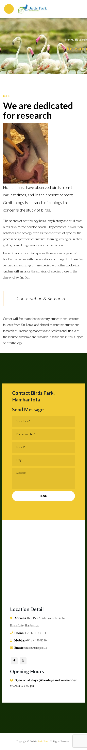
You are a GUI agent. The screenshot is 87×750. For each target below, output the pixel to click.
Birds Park (43, 741)
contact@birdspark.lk (35, 647)
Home (69, 39)
